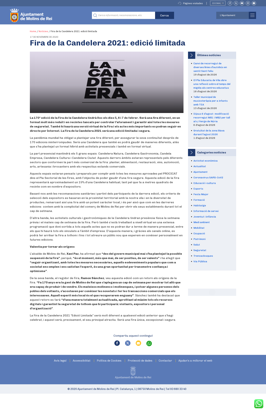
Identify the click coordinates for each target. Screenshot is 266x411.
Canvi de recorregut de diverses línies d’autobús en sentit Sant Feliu (210, 67)
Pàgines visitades (193, 3)
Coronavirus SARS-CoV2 (208, 177)
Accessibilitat (81, 360)
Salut (196, 244)
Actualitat (199, 166)
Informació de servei (206, 211)
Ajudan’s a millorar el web (195, 360)
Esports (198, 188)
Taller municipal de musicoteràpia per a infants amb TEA (210, 100)
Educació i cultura (204, 183)
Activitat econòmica (205, 160)
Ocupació (199, 233)
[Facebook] (230, 3)
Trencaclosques (203, 255)
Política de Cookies (109, 360)
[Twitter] (236, 3)
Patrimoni (199, 239)
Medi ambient (201, 222)
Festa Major (200, 194)
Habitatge (199, 205)
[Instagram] (248, 3)
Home (33, 31)
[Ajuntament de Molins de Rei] (44, 15)
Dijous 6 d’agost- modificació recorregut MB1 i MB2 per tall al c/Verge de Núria (211, 117)
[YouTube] (242, 3)
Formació (199, 199)
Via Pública (200, 261)
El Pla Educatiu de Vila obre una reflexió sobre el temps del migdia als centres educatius (211, 84)
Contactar (165, 360)
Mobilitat (198, 227)
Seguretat (199, 250)
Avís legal (60, 360)
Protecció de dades (140, 360)
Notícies (43, 31)
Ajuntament (200, 171)
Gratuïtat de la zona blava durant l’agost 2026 (209, 132)
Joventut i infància (204, 216)
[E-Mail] (254, 3)
